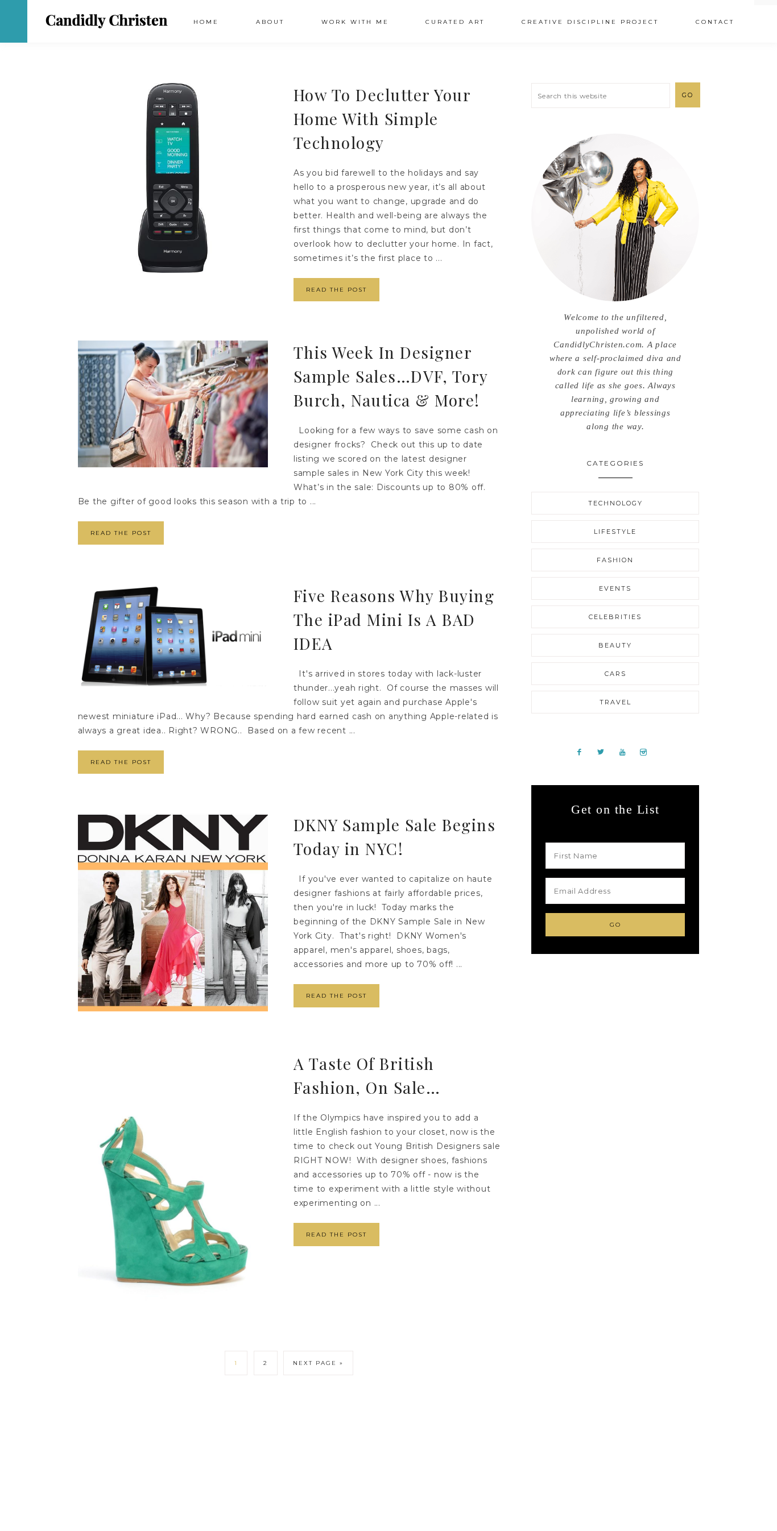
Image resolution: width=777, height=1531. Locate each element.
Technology (615, 503)
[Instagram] (647, 751)
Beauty (615, 645)
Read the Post (336, 289)
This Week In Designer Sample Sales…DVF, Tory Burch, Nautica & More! (391, 376)
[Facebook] (584, 751)
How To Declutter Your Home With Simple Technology (382, 118)
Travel (615, 702)
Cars (615, 674)
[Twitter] (605, 751)
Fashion (615, 560)
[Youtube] (627, 751)
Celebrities (615, 617)
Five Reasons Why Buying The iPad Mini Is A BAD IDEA (394, 619)
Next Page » (318, 1363)
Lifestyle (615, 532)
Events (615, 588)
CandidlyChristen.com (107, 20)
